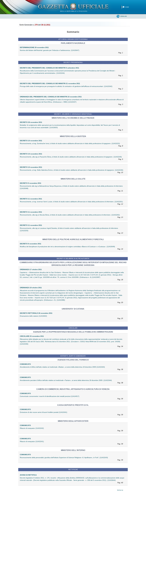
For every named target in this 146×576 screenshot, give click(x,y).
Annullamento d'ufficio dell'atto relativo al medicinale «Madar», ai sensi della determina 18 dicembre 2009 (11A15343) (71, 368)
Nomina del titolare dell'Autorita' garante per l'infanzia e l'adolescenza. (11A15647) (71, 51)
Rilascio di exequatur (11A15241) (71, 443)
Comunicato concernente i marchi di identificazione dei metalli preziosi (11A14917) (71, 397)
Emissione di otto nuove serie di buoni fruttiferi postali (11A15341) (71, 413)
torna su (120, 490)
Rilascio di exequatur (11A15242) (71, 429)
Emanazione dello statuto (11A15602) (71, 317)
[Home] (73, 7)
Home (127, 7)
